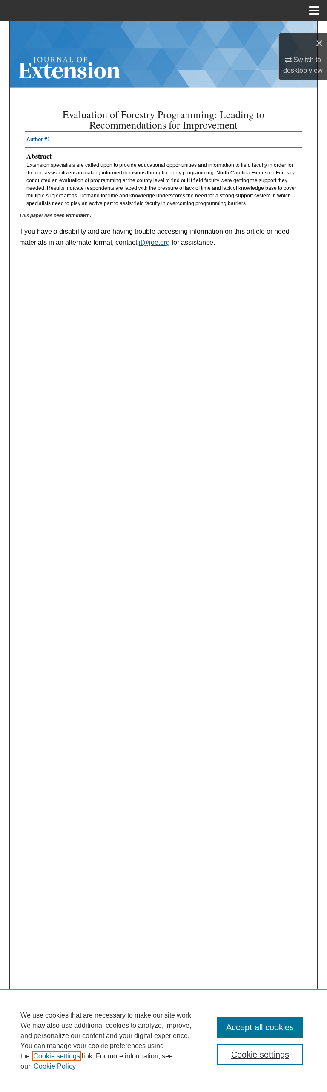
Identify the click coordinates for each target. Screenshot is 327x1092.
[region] (163, 1040)
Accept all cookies (260, 1027)
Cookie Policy (55, 1066)
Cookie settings (56, 1056)
